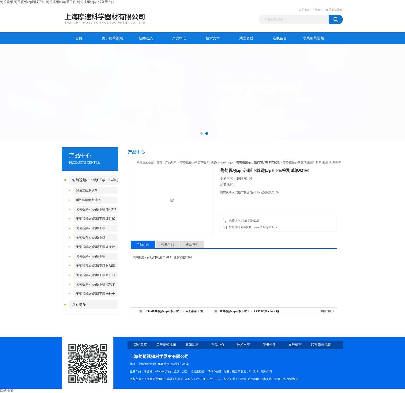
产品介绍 (143, 244)
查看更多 (79, 304)
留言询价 (192, 244)
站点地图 (253, 379)
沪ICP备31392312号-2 (209, 379)
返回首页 (304, 9)
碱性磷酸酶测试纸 (88, 200)
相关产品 (167, 244)
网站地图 (6, 391)
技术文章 (213, 38)
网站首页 (140, 345)
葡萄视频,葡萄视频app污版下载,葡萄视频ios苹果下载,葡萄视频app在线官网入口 (57, 2)
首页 (78, 38)
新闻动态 (146, 38)
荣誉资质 (246, 38)
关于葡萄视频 (112, 38)
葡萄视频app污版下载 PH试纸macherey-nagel (206, 162)
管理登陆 (292, 379)
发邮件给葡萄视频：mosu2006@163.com (253, 227)
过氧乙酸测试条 (87, 190)
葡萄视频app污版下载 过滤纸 (95, 265)
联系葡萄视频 (334, 9)
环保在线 (280, 379)
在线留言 (317, 9)
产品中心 (179, 38)
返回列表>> (327, 311)
